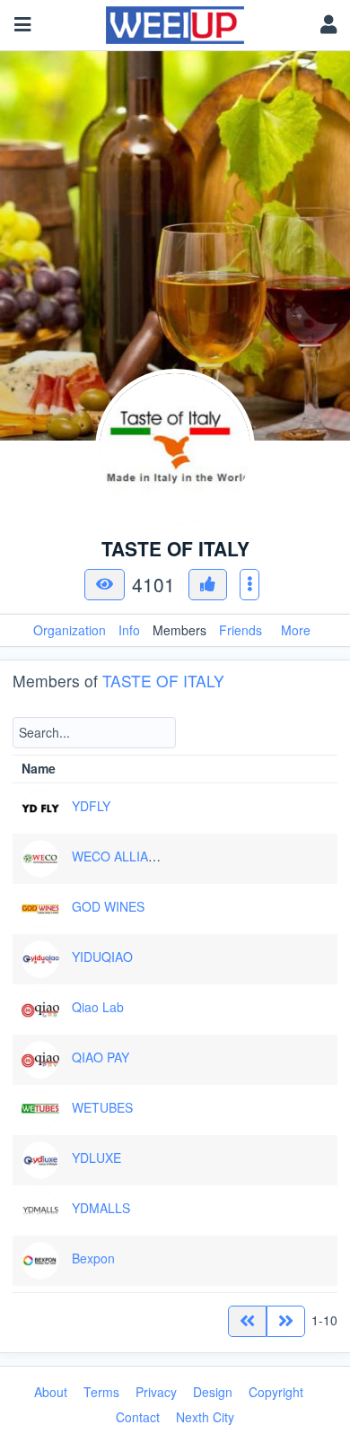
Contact (138, 1417)
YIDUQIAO (102, 957)
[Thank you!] (207, 584)
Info (129, 630)
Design (212, 1392)
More (296, 630)
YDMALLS (101, 1208)
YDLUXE (96, 1158)
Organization (69, 630)
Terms (101, 1392)
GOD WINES (108, 906)
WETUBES (102, 1107)
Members (179, 630)
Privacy (156, 1392)
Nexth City (205, 1417)
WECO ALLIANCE (123, 856)
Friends (240, 630)
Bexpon (93, 1258)
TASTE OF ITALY (163, 680)
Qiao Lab (98, 1007)
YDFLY (91, 806)
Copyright (276, 1392)
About (50, 1392)
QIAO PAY (100, 1057)
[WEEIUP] (175, 21)
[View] (104, 584)
